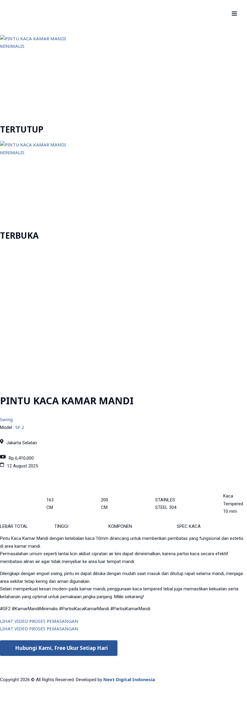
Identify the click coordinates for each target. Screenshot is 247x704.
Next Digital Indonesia (129, 679)
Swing (6, 419)
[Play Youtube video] (123, 316)
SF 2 (19, 427)
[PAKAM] (25, 13)
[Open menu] (234, 13)
